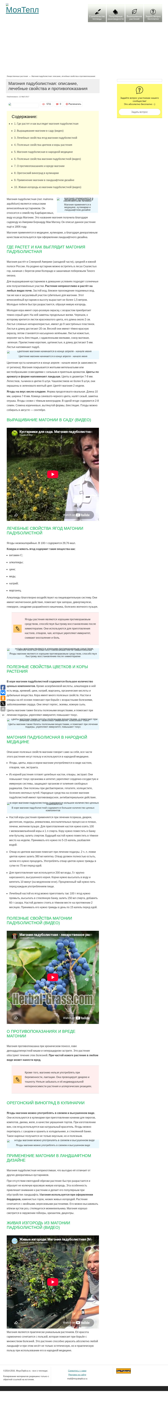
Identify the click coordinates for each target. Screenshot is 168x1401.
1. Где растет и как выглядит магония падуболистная (46, 123)
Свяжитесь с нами (77, 1371)
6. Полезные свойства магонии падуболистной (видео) (47, 159)
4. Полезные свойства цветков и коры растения (43, 144)
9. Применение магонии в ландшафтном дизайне (44, 180)
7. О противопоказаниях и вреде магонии (39, 166)
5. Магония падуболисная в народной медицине (43, 152)
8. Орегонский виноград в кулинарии (36, 173)
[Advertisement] (84, 50)
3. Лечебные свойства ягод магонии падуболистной (45, 137)
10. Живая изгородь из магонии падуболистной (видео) (47, 187)
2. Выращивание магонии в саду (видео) (38, 130)
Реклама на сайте (77, 1374)
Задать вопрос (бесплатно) (140, 112)
